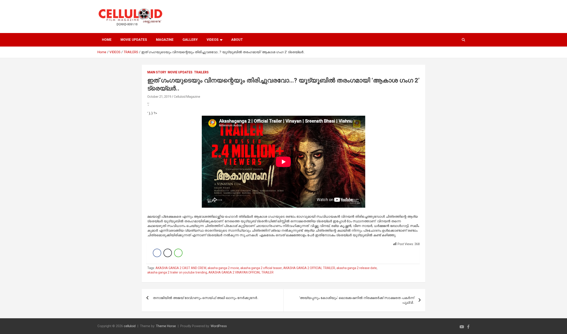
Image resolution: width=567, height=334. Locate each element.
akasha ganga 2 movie (223, 268)
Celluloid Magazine (187, 96)
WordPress (219, 326)
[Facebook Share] (157, 253)
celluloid (130, 326)
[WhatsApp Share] (178, 253)
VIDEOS (213, 40)
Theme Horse (166, 326)
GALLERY (190, 40)
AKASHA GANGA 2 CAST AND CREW (180, 268)
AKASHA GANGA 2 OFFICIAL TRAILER (309, 268)
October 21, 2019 (159, 96)
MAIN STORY (156, 72)
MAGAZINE (165, 40)
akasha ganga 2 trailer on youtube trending (177, 272)
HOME (107, 40)
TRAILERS (201, 72)
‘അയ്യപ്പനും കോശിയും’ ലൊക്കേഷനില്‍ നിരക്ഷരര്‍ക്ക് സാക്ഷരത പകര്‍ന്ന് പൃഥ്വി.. (356, 300)
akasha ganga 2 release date (356, 268)
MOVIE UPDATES (133, 40)
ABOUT (237, 40)
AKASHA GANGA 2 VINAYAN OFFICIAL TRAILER (241, 272)
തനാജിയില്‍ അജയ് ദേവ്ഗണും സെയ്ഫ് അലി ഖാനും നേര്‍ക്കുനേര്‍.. (205, 298)
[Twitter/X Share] (167, 253)
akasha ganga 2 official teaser (261, 268)
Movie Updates (180, 72)
